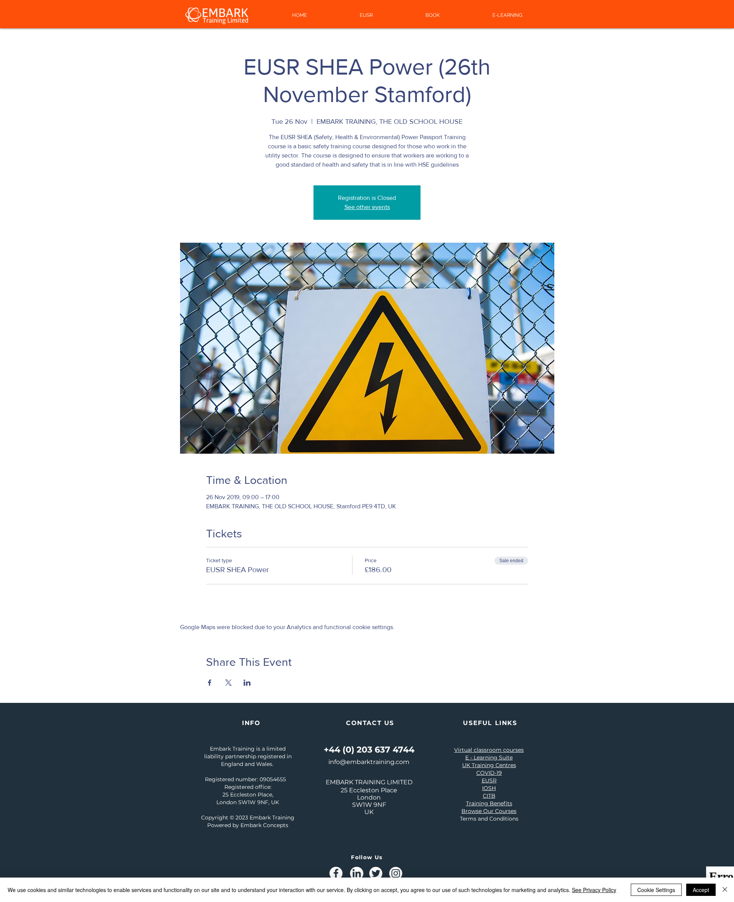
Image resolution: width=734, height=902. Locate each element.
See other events (367, 207)
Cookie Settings (656, 890)
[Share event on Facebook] (209, 683)
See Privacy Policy (594, 890)
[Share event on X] (228, 683)
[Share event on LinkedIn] (247, 683)
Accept (701, 890)
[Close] (724, 890)
